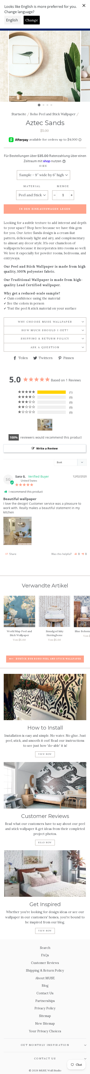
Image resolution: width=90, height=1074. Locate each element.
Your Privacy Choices (45, 1031)
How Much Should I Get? (45, 330)
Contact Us (45, 993)
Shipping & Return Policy (45, 338)
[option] (45, 66)
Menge (63, 186)
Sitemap (45, 1016)
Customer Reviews (45, 963)
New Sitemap (45, 1023)
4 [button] (51, 105)
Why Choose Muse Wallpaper (45, 321)
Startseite (19, 114)
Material (32, 186)
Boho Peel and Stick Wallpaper (53, 114)
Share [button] (12, 554)
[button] (77, 554)
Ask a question (45, 347)
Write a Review (47, 448)
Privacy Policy (45, 1008)
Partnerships (45, 1001)
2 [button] (44, 105)
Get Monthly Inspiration (45, 1044)
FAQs (45, 955)
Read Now (45, 842)
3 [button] (48, 105)
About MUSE (45, 978)
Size (43, 165)
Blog (45, 985)
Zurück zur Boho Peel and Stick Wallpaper (48, 658)
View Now (45, 754)
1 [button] (39, 105)
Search (45, 948)
